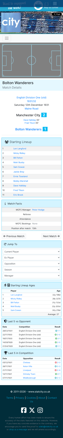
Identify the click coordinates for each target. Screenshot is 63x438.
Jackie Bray (18, 171)
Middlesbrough (29, 378)
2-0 (58, 342)
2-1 (58, 338)
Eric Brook (18, 195)
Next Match (50, 236)
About (41, 397)
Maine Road (31, 108)
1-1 (58, 331)
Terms (9, 397)
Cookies (31, 397)
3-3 (58, 366)
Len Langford (19, 148)
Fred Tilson (30, 123)
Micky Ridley (19, 153)
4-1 (58, 374)
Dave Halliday (30, 120)
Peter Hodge (38, 209)
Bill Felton (18, 158)
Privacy (20, 397)
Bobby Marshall (20, 181)
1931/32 (31, 101)
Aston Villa (27, 366)
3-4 (58, 370)
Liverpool (27, 370)
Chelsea (26, 362)
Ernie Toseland (20, 176)
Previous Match (15, 236)
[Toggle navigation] (6, 38)
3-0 (58, 334)
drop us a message (18, 429)
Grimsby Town (29, 374)
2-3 (58, 362)
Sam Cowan (19, 167)
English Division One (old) (31, 97)
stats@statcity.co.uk (48, 426)
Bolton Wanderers (28, 129)
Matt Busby (18, 162)
